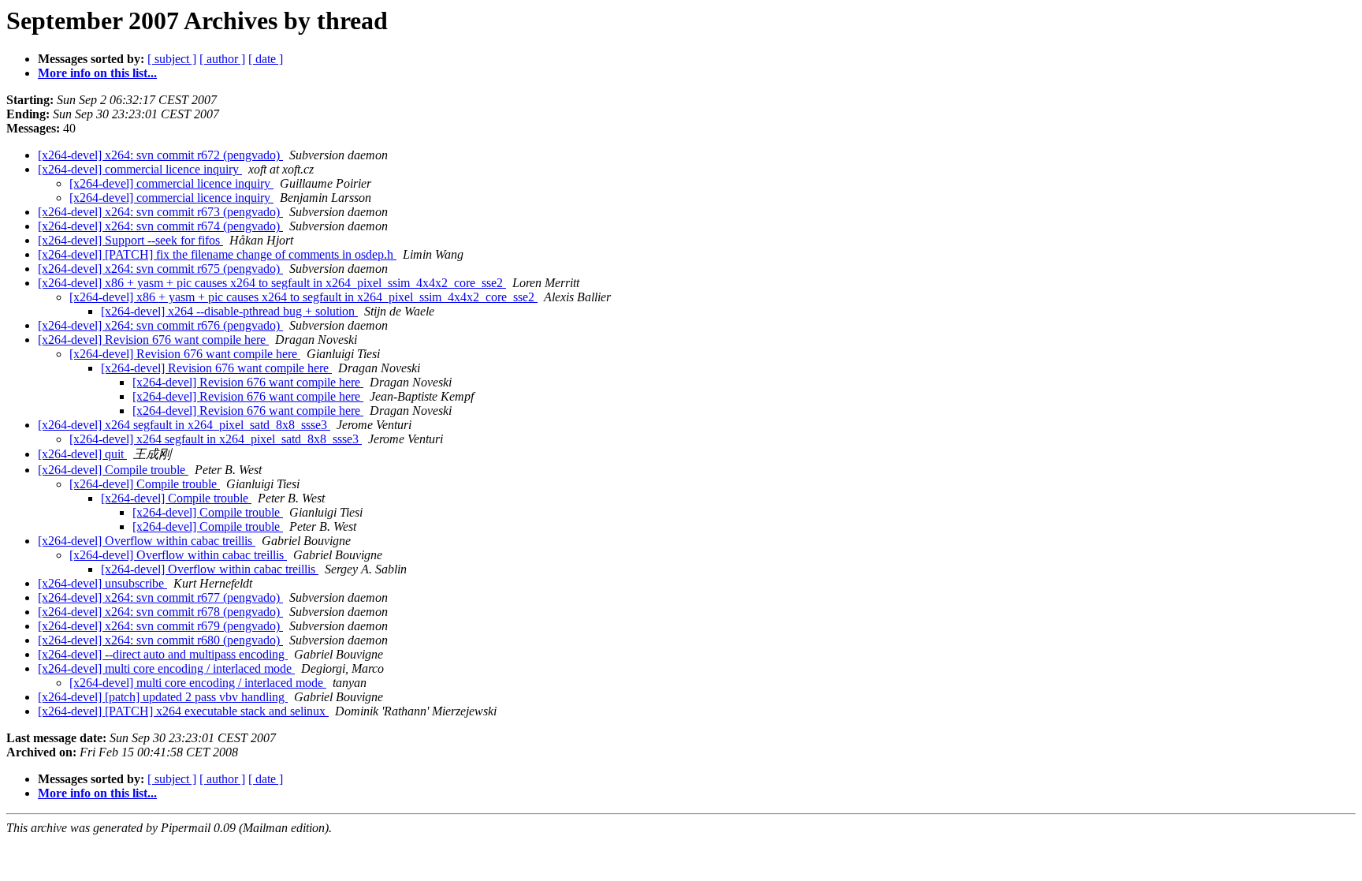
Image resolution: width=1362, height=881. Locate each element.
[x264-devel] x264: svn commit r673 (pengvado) (160, 211)
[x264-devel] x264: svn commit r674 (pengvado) (160, 226)
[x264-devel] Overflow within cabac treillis (146, 540)
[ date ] (265, 58)
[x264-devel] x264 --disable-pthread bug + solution (229, 311)
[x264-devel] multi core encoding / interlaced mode (166, 668)
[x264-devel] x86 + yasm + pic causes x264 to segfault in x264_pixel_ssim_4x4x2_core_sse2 (272, 282)
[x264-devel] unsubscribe (102, 583)
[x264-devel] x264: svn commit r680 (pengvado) (160, 640)
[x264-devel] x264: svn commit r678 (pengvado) (160, 611)
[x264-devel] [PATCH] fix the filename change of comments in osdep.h (217, 254)
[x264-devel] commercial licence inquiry (140, 169)
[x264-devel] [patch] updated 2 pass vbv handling (163, 697)
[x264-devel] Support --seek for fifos (130, 240)
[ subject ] (171, 58)
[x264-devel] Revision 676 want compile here (153, 339)
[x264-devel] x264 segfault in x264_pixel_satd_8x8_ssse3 (184, 424)
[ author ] (222, 58)
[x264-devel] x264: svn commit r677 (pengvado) (160, 597)
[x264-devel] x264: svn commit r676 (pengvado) (160, 325)
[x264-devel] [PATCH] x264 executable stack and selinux (183, 711)
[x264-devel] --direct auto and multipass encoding (163, 654)
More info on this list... (97, 73)
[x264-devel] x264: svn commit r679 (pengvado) (160, 626)
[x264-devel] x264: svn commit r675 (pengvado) (160, 268)
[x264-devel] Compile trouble (113, 469)
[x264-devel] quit (82, 454)
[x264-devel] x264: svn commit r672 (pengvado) (160, 155)
